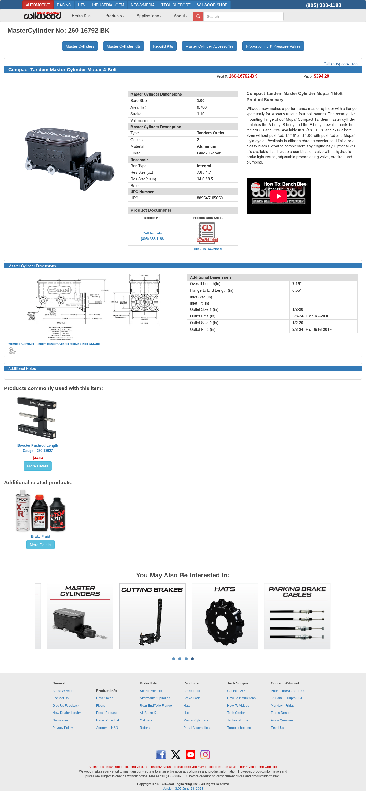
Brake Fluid (40, 537)
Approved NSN (107, 728)
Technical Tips (237, 720)
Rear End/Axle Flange (156, 705)
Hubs (187, 713)
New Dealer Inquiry (67, 713)
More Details (37, 466)
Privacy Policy (63, 728)
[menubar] (128, 17)
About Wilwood (63, 691)
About (179, 15)
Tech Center (236, 713)
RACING (64, 4)
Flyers (100, 705)
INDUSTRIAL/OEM (108, 4)
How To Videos (238, 705)
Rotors (145, 728)
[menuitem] (80, 17)
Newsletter (60, 720)
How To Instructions (241, 698)
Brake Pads (192, 698)
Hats (187, 705)
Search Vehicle (151, 691)
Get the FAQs (236, 691)
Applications (148, 15)
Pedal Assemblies (197, 728)
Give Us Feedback (66, 705)
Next (338, 616)
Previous (27, 616)
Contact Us (61, 698)
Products (113, 15)
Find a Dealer (281, 713)
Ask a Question (282, 720)
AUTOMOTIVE (38, 4)
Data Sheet (104, 698)
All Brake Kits (149, 713)
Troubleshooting (239, 728)
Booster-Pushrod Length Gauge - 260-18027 (37, 448)
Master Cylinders (196, 720)
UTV (81, 4)
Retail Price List (107, 720)
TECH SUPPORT (176, 4)
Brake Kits (81, 15)
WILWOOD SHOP (212, 4)
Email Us (277, 728)
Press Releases (107, 713)
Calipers (146, 720)
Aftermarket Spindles (155, 698)
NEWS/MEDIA (143, 4)
